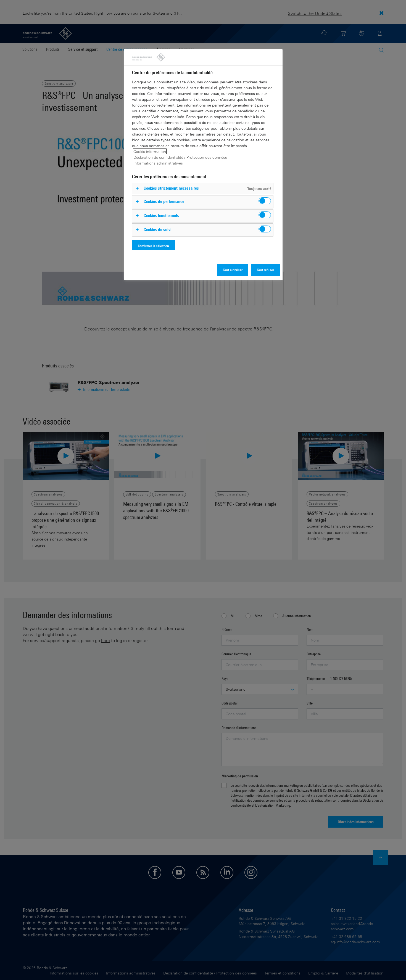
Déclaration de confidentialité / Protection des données (180, 157)
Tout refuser (265, 269)
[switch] (265, 200)
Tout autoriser (232, 269)
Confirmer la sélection (153, 245)
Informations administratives (158, 163)
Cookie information (149, 151)
